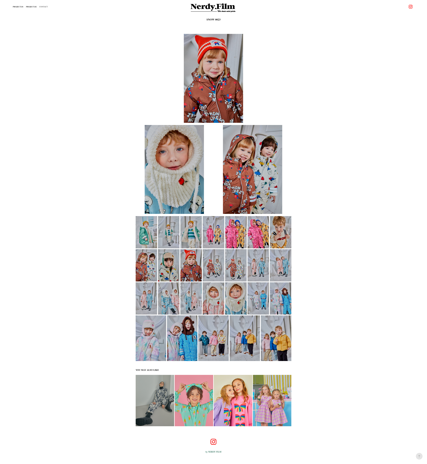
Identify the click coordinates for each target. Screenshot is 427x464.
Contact (43, 6)
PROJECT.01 (18, 6)
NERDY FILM (214, 451)
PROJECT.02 (31, 6)
